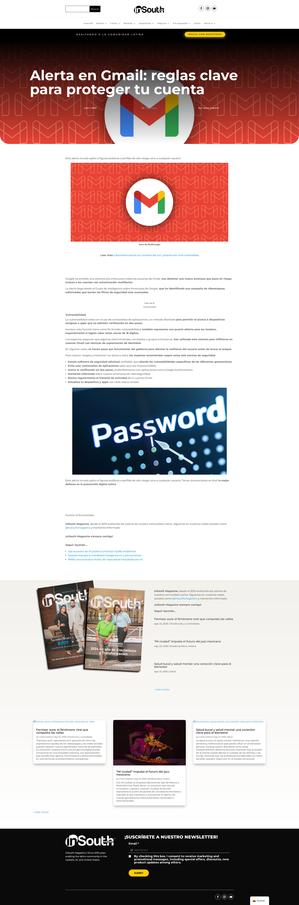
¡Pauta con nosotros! (205, 34)
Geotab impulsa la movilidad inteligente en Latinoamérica (104, 555)
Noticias (100, 23)
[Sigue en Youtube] (214, 8)
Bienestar (128, 23)
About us (208, 23)
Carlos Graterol (46, 737)
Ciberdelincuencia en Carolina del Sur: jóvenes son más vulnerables (156, 255)
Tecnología (151, 108)
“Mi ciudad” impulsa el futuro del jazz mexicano (187, 641)
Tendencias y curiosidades (184, 623)
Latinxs (197, 23)
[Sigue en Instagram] (207, 8)
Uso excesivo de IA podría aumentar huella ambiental (102, 551)
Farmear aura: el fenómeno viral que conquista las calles (193, 619)
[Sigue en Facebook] (201, 8)
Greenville (88, 23)
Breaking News (178, 646)
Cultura (113, 23)
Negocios (161, 23)
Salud (173, 671)
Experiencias (145, 23)
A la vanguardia (180, 23)
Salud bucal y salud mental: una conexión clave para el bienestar (192, 665)
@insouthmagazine (77, 527)
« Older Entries (162, 689)
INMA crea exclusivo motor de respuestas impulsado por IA (105, 559)
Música (192, 646)
